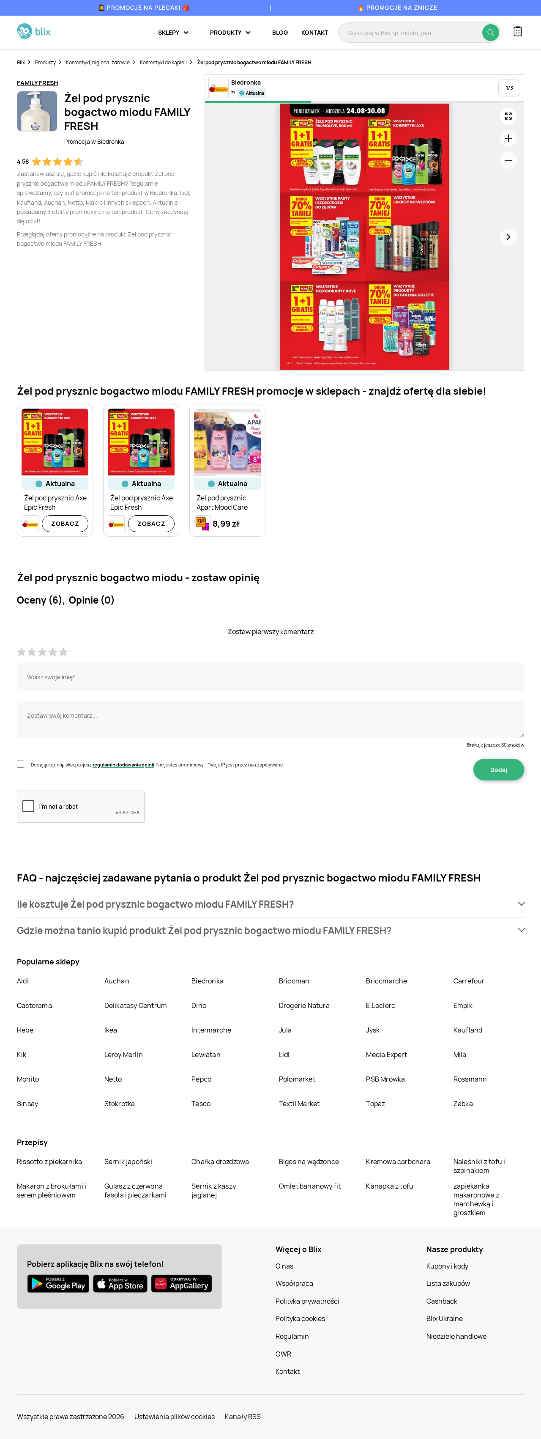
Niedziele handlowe (456, 1336)
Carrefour (469, 981)
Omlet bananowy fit (310, 1186)
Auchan (116, 981)
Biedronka (207, 981)
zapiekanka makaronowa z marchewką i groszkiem (476, 1199)
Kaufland (468, 1030)
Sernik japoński (128, 1161)
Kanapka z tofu (389, 1186)
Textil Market (299, 1103)
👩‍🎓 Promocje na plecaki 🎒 (144, 7)
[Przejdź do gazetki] (508, 116)
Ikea (110, 1030)
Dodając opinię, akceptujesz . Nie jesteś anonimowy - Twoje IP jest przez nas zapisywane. (157, 764)
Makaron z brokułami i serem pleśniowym (51, 1190)
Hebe (25, 1030)
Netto (113, 1079)
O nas (284, 1266)
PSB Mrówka (385, 1079)
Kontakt (314, 32)
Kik (22, 1054)
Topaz (375, 1103)
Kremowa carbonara (398, 1161)
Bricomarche (386, 981)
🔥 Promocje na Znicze (397, 7)
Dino (198, 1005)
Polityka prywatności (307, 1301)
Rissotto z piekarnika (49, 1161)
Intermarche (211, 1030)
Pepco (201, 1079)
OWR (283, 1354)
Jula (285, 1030)
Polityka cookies (300, 1318)
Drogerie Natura (304, 1005)
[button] (270, 904)
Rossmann (470, 1079)
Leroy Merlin (123, 1054)
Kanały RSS (243, 1416)
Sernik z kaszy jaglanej (213, 1190)
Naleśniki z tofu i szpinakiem (479, 1166)
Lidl (284, 1054)
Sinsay (27, 1103)
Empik (463, 1005)
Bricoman (294, 981)
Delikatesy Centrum (135, 1005)
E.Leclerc (380, 1005)
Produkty (45, 62)
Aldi (23, 981)
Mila (460, 1054)
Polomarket (297, 1079)
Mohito (28, 1079)
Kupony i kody (447, 1266)
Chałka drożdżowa (220, 1161)
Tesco (200, 1103)
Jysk (373, 1030)
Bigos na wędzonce (309, 1161)
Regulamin (292, 1336)
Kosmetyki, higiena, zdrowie (98, 62)
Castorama (34, 1005)
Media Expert (386, 1054)
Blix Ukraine (444, 1318)
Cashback (441, 1301)
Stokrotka (119, 1103)
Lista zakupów (448, 1283)
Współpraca (294, 1283)
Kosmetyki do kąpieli (163, 62)
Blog (280, 32)
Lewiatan (206, 1054)
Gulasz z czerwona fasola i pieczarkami (135, 1190)
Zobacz (65, 523)
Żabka (463, 1103)
